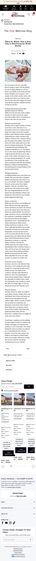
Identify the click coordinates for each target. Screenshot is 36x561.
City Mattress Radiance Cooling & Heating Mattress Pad (18, 165)
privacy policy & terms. (14, 487)
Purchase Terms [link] (18, 548)
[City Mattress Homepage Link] (18, 14)
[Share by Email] (23, 53)
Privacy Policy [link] (18, 552)
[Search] (29, 14)
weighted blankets (16, 190)
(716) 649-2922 (5, 419)
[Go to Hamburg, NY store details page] (6, 399)
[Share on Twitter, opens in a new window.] (20, 53)
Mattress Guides (10, 360)
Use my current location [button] (10, 390)
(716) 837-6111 (30, 416)
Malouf (24, 193)
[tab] (11, 466)
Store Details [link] (8, 461)
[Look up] (29, 387)
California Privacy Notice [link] (18, 554)
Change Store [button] (8, 24)
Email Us (3, 461)
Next (28, 348)
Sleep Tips (9, 365)
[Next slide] (33, 466)
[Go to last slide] (2, 466)
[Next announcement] (33, 4)
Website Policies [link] (18, 550)
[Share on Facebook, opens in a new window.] (17, 53)
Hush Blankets (17, 193)
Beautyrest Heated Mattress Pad (20, 167)
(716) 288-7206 (18, 416)
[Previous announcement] (3, 4)
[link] (5, 7)
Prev (7, 348)
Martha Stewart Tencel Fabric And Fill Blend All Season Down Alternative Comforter (18, 238)
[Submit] (30, 539)
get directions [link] (5, 421)
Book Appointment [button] (18, 24)
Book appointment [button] (9, 453)
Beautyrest (8, 195)
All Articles (9, 369)
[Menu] (2, 14)
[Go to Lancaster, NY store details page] (19, 399)
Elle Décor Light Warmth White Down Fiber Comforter (17, 227)
